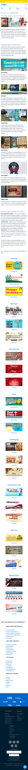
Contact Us (11, 729)
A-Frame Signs (8, 718)
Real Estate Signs (10, 646)
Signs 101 (19, 719)
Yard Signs (8, 685)
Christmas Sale (14, 271)
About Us (11, 728)
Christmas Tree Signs (14, 284)
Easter (14, 394)
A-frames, (10, 233)
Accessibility (12, 737)
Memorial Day (14, 575)
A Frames (8, 678)
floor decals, (5, 233)
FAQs (18, 716)
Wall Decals (7, 721)
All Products (20, 718)
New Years (14, 304)
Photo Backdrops (10, 670)
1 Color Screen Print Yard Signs (13, 633)
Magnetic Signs (9, 680)
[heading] (14, 16)
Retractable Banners (10, 669)
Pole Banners (9, 662)
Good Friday (14, 420)
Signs (7, 687)
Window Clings (8, 723)
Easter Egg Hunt (14, 407)
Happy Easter (14, 432)
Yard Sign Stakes (10, 636)
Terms (10, 733)
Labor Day (14, 530)
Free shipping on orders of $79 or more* (14, 1)
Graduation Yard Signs (11, 651)
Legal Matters (12, 736)
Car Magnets (9, 665)
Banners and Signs (5, 12)
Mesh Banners (9, 667)
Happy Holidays (14, 297)
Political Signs (9, 647)
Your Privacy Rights (8, 763)
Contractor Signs (10, 649)
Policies (11, 731)
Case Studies (20, 713)
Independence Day (14, 485)
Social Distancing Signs (11, 644)
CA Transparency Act (14, 734)
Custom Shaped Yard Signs (12, 631)
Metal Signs (8, 664)
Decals (7, 683)
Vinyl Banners (9, 660)
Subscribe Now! (14, 755)
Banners (8, 677)
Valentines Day (14, 349)
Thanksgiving (14, 440)
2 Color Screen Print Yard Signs (13, 634)
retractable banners (19, 233)
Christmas (14, 258)
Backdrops (8, 682)
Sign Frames (9, 638)
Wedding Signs (9, 654)
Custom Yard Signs (10, 630)
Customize (14, 316)
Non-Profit (19, 715)
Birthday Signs (9, 652)
